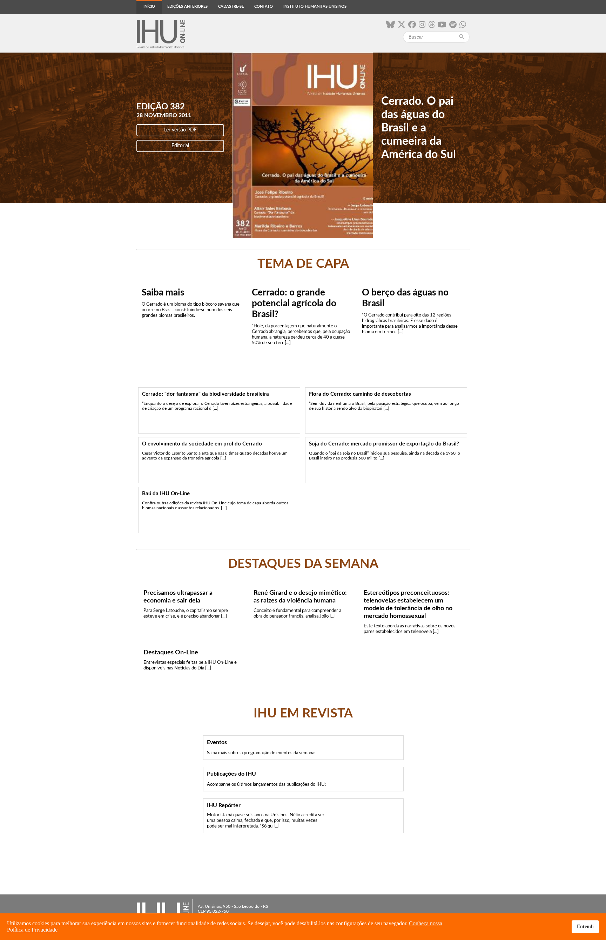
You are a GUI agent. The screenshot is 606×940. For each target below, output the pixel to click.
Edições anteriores (187, 6)
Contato (263, 6)
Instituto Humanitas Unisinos (314, 6)
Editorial (180, 145)
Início (149, 6)
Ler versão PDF (180, 130)
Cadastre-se (231, 6)
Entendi (585, 926)
